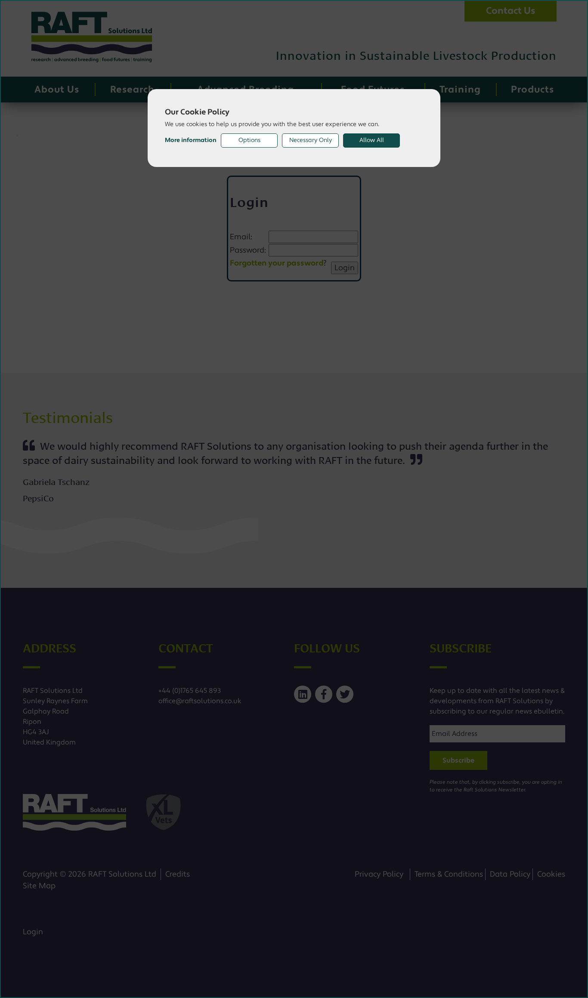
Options (249, 140)
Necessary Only (310, 140)
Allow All (371, 140)
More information (191, 140)
